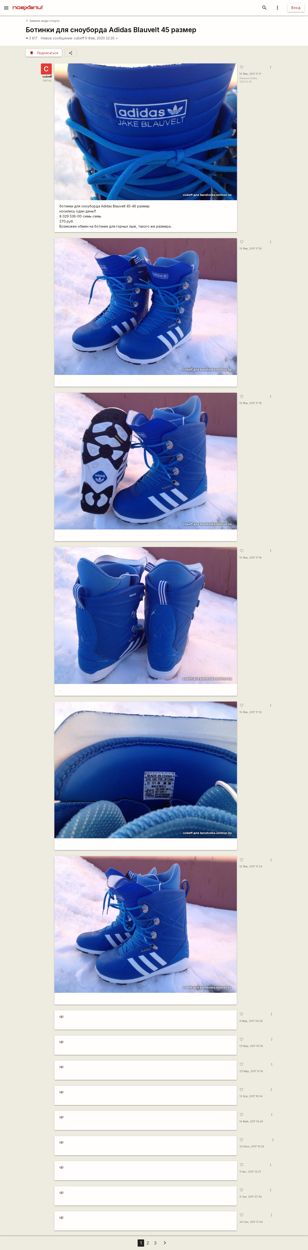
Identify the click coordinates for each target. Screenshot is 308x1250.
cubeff (79, 38)
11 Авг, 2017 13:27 (250, 1171)
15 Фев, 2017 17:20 (250, 866)
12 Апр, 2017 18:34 (251, 1096)
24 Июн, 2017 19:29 (251, 1146)
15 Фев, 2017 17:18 (250, 248)
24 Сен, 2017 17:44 (251, 1222)
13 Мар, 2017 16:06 (251, 1046)
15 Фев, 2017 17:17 (250, 73)
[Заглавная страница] (27, 3)
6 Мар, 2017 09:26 (251, 1021)
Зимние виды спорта (43, 21)
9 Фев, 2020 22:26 (101, 38)
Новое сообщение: (57, 38)
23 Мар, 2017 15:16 (251, 1071)
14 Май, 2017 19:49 (251, 1121)
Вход (296, 8)
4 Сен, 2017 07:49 (250, 1196)
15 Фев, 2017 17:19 (250, 557)
